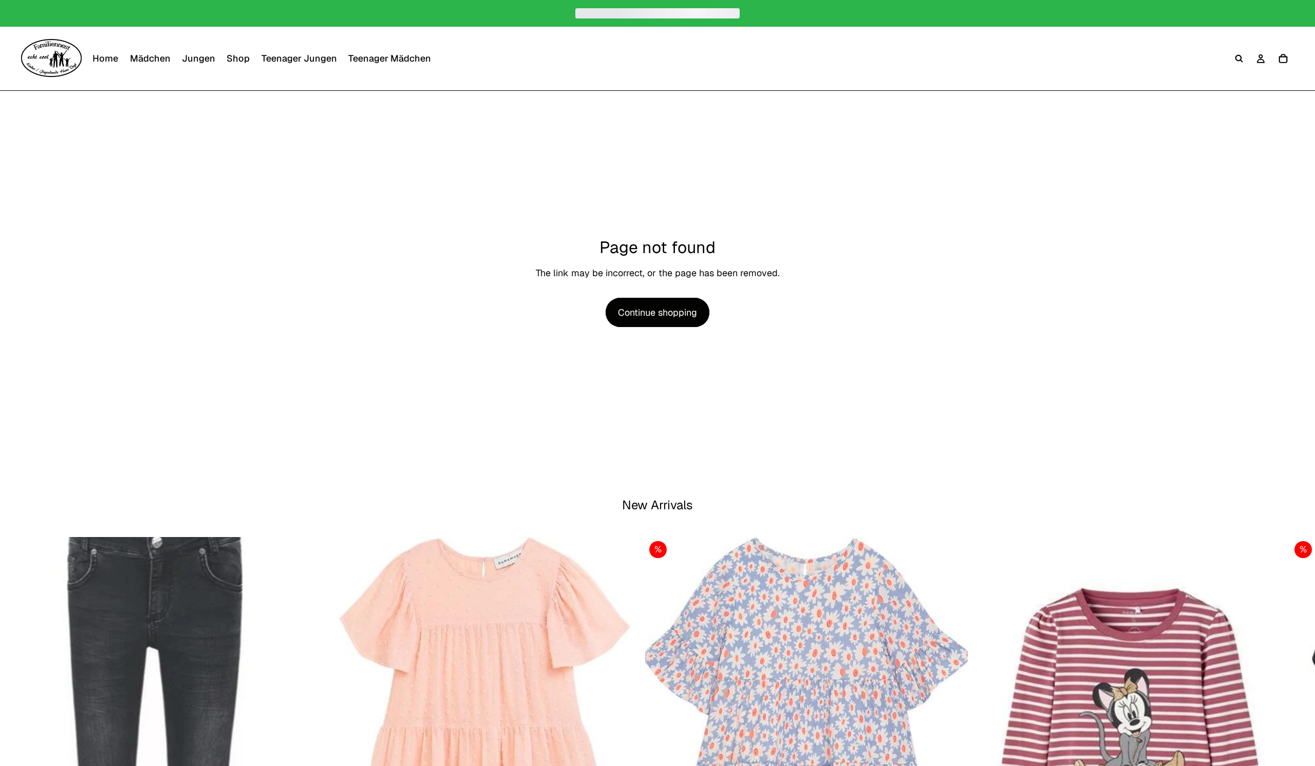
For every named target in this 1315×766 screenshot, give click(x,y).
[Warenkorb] (1283, 58)
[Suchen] (1239, 58)
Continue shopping (657, 312)
